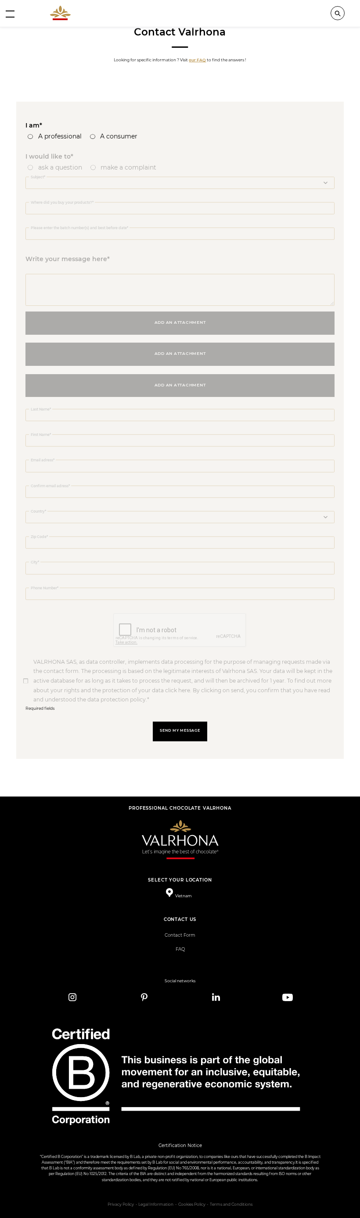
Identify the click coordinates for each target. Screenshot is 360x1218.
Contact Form (180, 935)
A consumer (118, 136)
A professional (60, 136)
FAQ (180, 949)
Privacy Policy (121, 1204)
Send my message (180, 731)
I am (32, 125)
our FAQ (197, 59)
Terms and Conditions (231, 1204)
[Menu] (10, 14)
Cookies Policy (191, 1204)
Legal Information (155, 1204)
